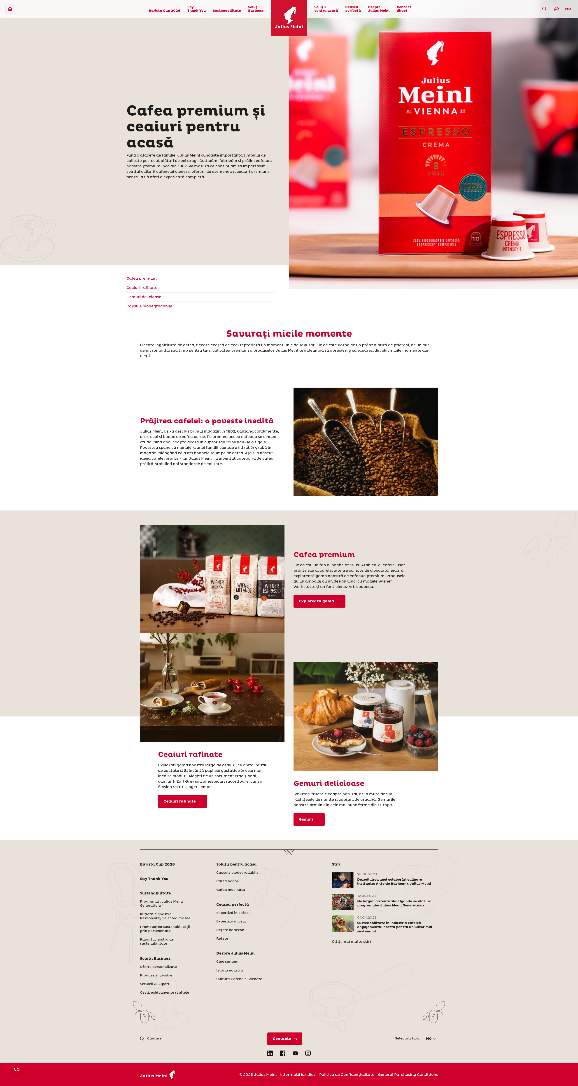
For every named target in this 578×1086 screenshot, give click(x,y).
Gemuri (306, 819)
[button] (544, 9)
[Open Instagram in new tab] (308, 1053)
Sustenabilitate (227, 11)
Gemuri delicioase (143, 297)
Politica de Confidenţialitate (346, 1074)
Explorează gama (316, 601)
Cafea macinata (230, 890)
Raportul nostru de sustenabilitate (157, 942)
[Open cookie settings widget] (16, 1069)
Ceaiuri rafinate (141, 288)
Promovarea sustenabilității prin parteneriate (165, 929)
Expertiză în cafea (232, 913)
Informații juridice (298, 1074)
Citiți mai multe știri (351, 941)
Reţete (222, 939)
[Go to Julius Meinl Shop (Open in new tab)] (556, 9)
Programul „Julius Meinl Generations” (161, 904)
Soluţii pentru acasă (326, 9)
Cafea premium (141, 278)
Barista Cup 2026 (164, 11)
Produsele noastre (156, 976)
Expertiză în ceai (231, 922)
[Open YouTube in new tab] (295, 1053)
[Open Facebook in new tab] (282, 1053)
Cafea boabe (227, 881)
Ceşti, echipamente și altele (164, 993)
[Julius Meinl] (9, 9)
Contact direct (404, 9)
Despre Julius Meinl (378, 9)
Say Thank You (196, 9)
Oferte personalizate (158, 967)
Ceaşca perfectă (353, 9)
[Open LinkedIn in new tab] (270, 1053)
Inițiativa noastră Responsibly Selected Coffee (165, 916)
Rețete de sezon (230, 930)
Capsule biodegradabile (149, 306)
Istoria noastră (229, 971)
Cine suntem (227, 962)
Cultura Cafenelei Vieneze (239, 979)
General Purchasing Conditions (408, 1074)
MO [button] (568, 9)
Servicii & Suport (155, 984)
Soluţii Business (256, 9)
